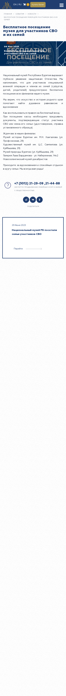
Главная (8, 14)
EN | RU (17, 4)
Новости (32, 14)
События (20, 14)
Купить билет (38, 5)
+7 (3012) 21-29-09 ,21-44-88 (37, 183)
